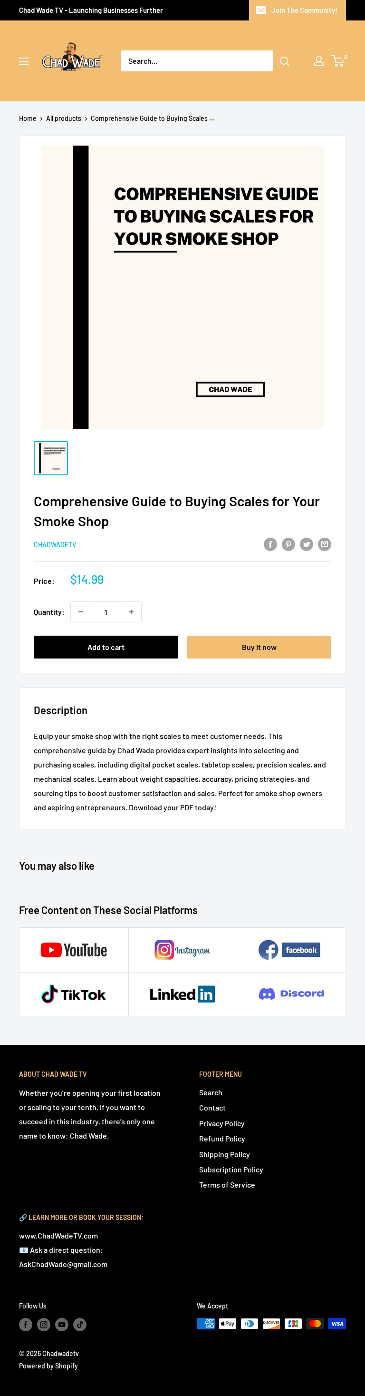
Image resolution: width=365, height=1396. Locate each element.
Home (28, 118)
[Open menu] (24, 61)
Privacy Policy (222, 1123)
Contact (212, 1107)
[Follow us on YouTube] (61, 1324)
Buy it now (259, 646)
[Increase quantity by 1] (131, 612)
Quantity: (49, 611)
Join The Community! (304, 10)
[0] (338, 61)
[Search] (285, 60)
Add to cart (106, 646)
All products (63, 118)
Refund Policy (222, 1138)
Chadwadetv (55, 545)
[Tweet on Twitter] (306, 543)
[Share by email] (324, 543)
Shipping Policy (224, 1154)
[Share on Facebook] (270, 543)
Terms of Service (227, 1184)
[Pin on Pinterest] (288, 543)
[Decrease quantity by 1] (81, 612)
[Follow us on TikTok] (79, 1324)
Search (210, 1092)
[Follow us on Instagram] (43, 1324)
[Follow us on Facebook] (25, 1324)
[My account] (319, 61)
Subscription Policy (231, 1169)
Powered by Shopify (48, 1366)
